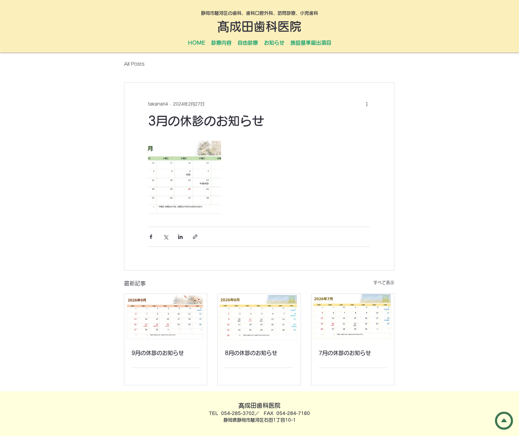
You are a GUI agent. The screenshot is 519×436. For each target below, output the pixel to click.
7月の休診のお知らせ (345, 353)
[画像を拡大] (184, 177)
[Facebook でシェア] (151, 237)
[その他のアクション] (366, 104)
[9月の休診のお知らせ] (165, 317)
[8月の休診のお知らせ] (259, 317)
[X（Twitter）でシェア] (165, 237)
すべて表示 (383, 282)
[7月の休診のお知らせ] (352, 317)
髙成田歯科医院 (259, 26)
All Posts (134, 64)
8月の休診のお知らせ (251, 353)
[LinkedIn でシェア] (180, 237)
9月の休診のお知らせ (158, 353)
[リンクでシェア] (195, 237)
